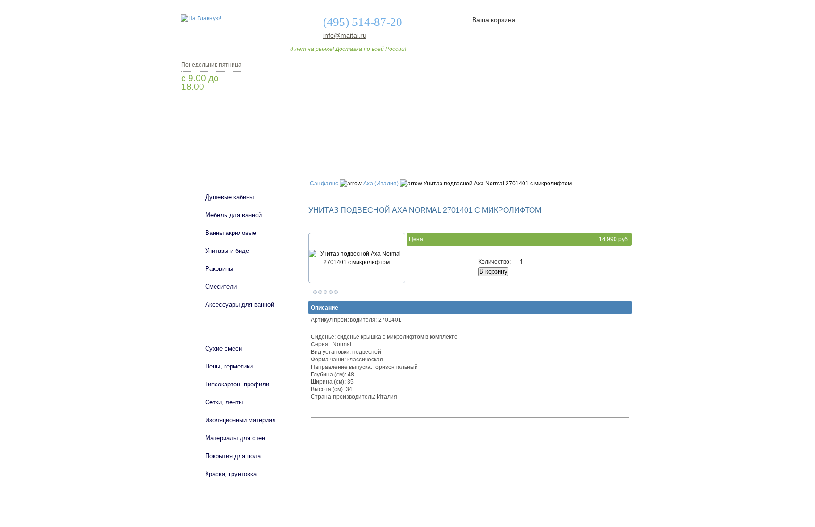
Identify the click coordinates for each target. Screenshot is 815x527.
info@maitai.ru (344, 35)
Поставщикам (530, 143)
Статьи (470, 143)
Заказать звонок (230, 111)
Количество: (495, 262)
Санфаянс (324, 183)
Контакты (595, 143)
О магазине (328, 143)
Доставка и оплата (402, 143)
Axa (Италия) (381, 183)
